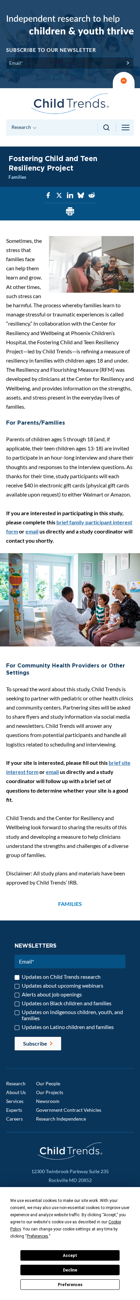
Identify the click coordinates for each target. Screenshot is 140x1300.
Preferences (70, 1284)
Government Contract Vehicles (68, 1110)
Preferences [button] (37, 1236)
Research (15, 1083)
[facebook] (48, 195)
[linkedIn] (70, 195)
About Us (16, 1092)
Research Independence (61, 1119)
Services (14, 1101)
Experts (14, 1110)
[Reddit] (92, 195)
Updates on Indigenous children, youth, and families (72, 1015)
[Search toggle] (107, 127)
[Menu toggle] (126, 127)
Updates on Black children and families (66, 1003)
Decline (70, 1270)
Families (17, 177)
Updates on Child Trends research (61, 977)
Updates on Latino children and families (68, 1027)
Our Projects (49, 1092)
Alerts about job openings (52, 994)
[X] (59, 195)
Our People (48, 1083)
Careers (14, 1119)
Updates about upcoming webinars (62, 986)
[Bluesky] (81, 195)
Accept (70, 1255)
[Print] (70, 211)
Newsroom (47, 1101)
